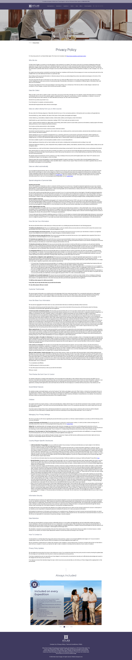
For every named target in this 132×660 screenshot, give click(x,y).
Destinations (58, 6)
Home (30, 42)
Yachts (72, 6)
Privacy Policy (61, 644)
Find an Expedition (87, 6)
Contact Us (53, 644)
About (77, 6)
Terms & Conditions (72, 644)
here (98, 458)
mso (82, 656)
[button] (61, 626)
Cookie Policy (59, 174)
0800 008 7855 (100, 6)
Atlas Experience (50, 6)
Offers (81, 6)
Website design (75, 656)
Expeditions (66, 6)
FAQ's (80, 644)
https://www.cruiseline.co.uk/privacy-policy (76, 56)
